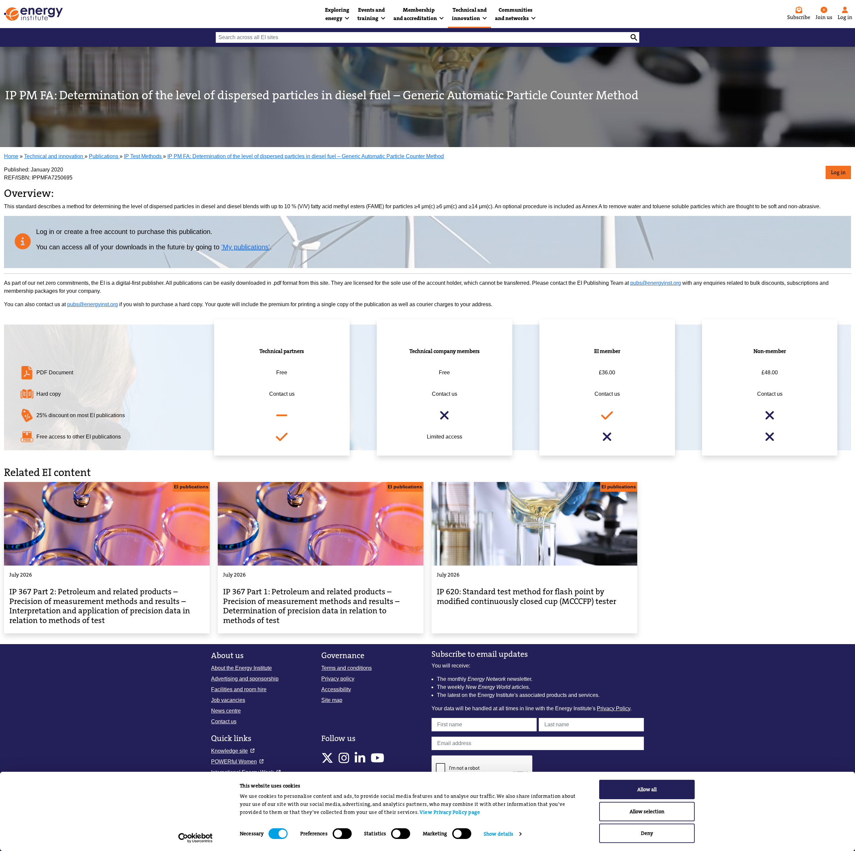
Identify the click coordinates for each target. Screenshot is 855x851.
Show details (498, 834)
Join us (824, 17)
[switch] (342, 833)
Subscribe (798, 17)
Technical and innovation (54, 156)
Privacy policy (337, 679)
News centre (226, 711)
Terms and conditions (346, 668)
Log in (838, 172)
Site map (331, 700)
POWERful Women (234, 761)
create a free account (96, 231)
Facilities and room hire (239, 689)
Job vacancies (228, 700)
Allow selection (647, 811)
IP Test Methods (143, 156)
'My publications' (245, 247)
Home (11, 156)
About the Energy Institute (241, 668)
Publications (104, 156)
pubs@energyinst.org (655, 283)
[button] (337, 14)
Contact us (223, 721)
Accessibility (336, 689)
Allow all (647, 789)
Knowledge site (229, 751)
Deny (647, 833)
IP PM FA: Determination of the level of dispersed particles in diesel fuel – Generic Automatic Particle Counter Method (305, 156)
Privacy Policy (613, 708)
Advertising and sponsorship (245, 679)
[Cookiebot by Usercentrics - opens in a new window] (195, 838)
